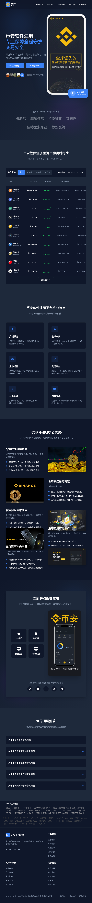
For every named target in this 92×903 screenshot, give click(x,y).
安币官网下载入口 (52, 810)
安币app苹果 (63, 813)
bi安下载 (43, 818)
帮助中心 (9, 868)
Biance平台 (24, 808)
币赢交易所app (31, 821)
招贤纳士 (51, 880)
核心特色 (39, 4)
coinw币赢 (23, 824)
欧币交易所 (78, 821)
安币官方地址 (20, 810)
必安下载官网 (11, 808)
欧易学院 (51, 856)
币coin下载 (60, 821)
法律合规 (51, 884)
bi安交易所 (41, 824)
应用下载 (72, 4)
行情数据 (61, 4)
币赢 (77, 818)
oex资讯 (60, 818)
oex (66, 818)
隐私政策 (63, 896)
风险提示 (82, 896)
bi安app (84, 818)
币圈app (69, 821)
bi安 (71, 818)
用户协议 (73, 896)
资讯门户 (52, 818)
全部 (21, 172)
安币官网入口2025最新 (24, 813)
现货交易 (51, 840)
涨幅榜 (29, 172)
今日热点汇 (34, 818)
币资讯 (25, 818)
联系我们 (9, 880)
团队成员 (51, 872)
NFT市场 (51, 852)
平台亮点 (50, 4)
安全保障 (9, 872)
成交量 (47, 172)
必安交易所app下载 (61, 808)
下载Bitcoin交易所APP (41, 808)
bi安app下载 (8, 821)
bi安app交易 (19, 821)
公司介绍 (51, 868)
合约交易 (51, 844)
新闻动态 (51, 876)
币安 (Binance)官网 (11, 824)
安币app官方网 (49, 813)
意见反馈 (9, 884)
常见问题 (9, 876)
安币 (38, 813)
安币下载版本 (76, 813)
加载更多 (44, 280)
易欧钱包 (42, 821)
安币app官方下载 (35, 810)
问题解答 (82, 4)
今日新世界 (17, 818)
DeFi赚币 (51, 848)
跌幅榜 (38, 172)
